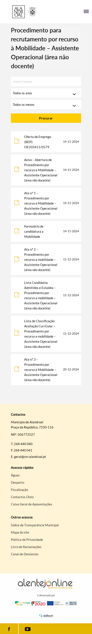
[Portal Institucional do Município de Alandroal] (24, 11)
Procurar (46, 118)
